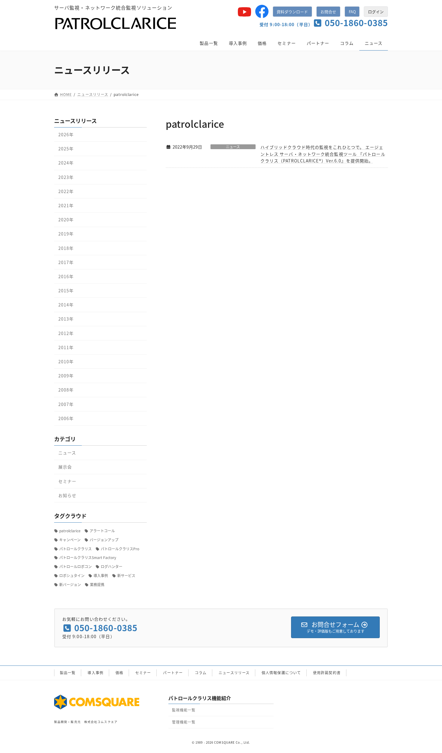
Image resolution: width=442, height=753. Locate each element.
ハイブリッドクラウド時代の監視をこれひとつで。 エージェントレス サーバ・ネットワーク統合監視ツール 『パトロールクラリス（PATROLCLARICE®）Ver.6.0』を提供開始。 (322, 154)
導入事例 (101, 575)
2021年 (66, 205)
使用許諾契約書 (327, 672)
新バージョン (70, 584)
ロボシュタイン (71, 575)
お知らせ (67, 495)
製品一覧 (67, 672)
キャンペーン (70, 539)
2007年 (66, 404)
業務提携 (97, 584)
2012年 (66, 333)
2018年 (66, 248)
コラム (201, 672)
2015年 (66, 290)
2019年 (66, 234)
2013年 (66, 319)
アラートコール (102, 530)
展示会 (65, 467)
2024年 (66, 163)
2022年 (66, 191)
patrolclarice (70, 530)
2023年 (66, 177)
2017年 (66, 262)
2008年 (66, 390)
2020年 (66, 220)
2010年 (66, 361)
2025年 (66, 149)
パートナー (173, 672)
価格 (119, 672)
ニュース (233, 146)
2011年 (66, 347)
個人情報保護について (281, 672)
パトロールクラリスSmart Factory (87, 557)
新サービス (126, 575)
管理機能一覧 (184, 721)
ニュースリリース (234, 672)
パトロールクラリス (75, 548)
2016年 (66, 276)
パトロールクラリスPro (120, 548)
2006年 (66, 418)
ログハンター (111, 566)
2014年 (66, 305)
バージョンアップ (104, 539)
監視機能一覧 (184, 709)
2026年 (66, 134)
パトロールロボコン (75, 566)
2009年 (66, 376)
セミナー (67, 481)
